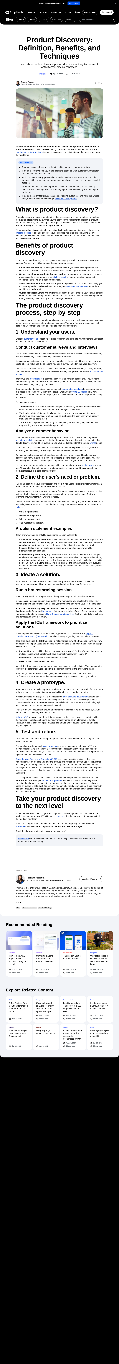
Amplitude (20, 826)
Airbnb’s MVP (22, 717)
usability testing (50, 746)
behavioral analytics (25, 440)
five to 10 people (79, 392)
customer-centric (32, 339)
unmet (93, 443)
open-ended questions (72, 389)
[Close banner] (115, 3)
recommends (59, 816)
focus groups (36, 379)
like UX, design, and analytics (60, 614)
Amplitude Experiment (52, 780)
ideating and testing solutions (29, 152)
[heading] (53, 3)
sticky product (59, 277)
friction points (88, 465)
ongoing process (23, 233)
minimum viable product (66, 199)
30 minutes (47, 611)
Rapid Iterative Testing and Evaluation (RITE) (36, 759)
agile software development (76, 697)
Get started (23, 838)
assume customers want (76, 286)
